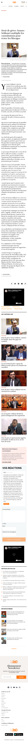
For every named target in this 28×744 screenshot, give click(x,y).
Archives (3, 715)
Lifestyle (3, 706)
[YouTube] (14, 687)
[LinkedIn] (17, 687)
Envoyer (21, 677)
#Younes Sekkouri (6, 309)
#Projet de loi (18, 309)
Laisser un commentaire (14, 539)
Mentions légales (4, 725)
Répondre (6, 503)
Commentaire (6, 509)
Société (22, 6)
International (3, 698)
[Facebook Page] (8, 687)
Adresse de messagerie (9, 532)
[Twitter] (11, 687)
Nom (3, 526)
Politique (10, 6)
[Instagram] (19, 687)
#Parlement (16, 306)
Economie (16, 6)
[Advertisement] (14, 19)
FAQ (2, 719)
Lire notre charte (6, 462)
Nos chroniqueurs (4, 707)
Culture (2, 699)
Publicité (3, 713)
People (2, 704)
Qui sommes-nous (4, 712)
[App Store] (9, 734)
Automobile (3, 703)
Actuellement (4, 6)
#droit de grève (5, 306)
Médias (2, 701)
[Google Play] (18, 734)
